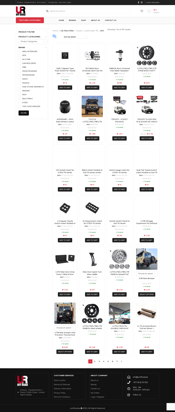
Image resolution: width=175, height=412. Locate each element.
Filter (23, 113)
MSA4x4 (25, 83)
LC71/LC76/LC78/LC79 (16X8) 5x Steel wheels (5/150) (92, 328)
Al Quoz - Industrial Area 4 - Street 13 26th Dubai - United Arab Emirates (32, 392)
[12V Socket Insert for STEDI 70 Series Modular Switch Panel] (65, 157)
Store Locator (59, 380)
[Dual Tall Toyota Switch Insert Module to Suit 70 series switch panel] (146, 157)
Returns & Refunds (62, 384)
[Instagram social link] (141, 2)
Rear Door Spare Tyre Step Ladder (92, 273)
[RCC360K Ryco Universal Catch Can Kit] (92, 55)
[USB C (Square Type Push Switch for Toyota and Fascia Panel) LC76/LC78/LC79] (65, 55)
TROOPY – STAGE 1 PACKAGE (119, 120)
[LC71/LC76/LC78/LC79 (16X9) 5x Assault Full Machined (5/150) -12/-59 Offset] (119, 259)
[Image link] (22, 381)
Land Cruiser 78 (91, 31)
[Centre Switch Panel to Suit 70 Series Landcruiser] (119, 208)
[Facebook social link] (138, 2)
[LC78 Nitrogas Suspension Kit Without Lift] (146, 208)
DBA (24, 67)
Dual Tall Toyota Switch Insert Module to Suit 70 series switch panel (146, 172)
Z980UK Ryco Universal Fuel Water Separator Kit (119, 70)
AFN (24, 55)
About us (94, 380)
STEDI (25, 102)
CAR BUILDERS (29, 63)
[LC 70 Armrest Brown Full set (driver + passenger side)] (146, 313)
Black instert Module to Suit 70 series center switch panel (92, 172)
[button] (65, 87)
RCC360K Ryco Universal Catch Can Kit (92, 69)
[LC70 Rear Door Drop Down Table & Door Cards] (65, 259)
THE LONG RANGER (31, 106)
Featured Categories (30, 20)
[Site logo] (20, 11)
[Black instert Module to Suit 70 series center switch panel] (92, 157)
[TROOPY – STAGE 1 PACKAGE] (119, 106)
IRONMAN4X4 (28, 75)
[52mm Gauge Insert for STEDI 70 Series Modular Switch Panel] (119, 157)
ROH (24, 94)
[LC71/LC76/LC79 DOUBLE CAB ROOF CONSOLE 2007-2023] (119, 313)
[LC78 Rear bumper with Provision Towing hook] (65, 313)
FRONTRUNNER (29, 71)
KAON (25, 79)
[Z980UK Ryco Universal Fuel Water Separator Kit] (119, 55)
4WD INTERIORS (29, 51)
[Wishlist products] (141, 11)
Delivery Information (62, 389)
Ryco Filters (27, 98)
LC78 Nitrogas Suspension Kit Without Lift (146, 223)
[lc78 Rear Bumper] (146, 259)
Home (55, 31)
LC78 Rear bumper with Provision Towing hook (64, 334)
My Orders (95, 393)
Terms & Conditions (62, 397)
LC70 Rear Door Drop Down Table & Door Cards (65, 274)
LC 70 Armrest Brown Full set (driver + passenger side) (146, 328)
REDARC (26, 91)
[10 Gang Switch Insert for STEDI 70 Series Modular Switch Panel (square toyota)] (92, 208)
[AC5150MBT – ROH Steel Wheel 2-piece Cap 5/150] (65, 106)
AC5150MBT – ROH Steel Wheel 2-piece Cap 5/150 (65, 121)
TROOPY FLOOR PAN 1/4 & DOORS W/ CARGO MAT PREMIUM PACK (146, 121)
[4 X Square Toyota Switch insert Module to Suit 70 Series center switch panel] (65, 208)
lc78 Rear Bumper (147, 278)
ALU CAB (26, 59)
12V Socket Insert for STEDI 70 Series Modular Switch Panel (65, 172)
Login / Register (97, 397)
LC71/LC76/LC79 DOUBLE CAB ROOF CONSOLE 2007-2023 (119, 328)
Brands (93, 384)
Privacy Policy (60, 393)
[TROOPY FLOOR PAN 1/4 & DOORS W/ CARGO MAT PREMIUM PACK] (146, 106)
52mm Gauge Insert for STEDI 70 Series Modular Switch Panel (119, 172)
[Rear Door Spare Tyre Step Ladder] (92, 259)
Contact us (95, 389)
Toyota (79, 31)
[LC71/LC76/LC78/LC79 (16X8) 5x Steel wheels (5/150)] (92, 313)
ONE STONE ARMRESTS (33, 87)
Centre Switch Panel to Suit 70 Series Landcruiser (119, 223)
